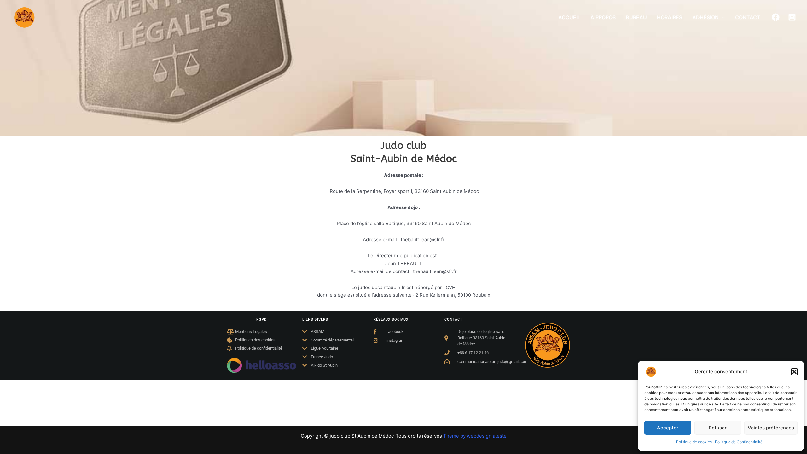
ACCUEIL (569, 17)
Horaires (669, 17)
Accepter (667, 428)
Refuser (718, 428)
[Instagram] (792, 17)
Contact (747, 17)
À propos (603, 17)
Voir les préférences (771, 428)
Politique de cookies (694, 441)
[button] (794, 372)
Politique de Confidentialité (739, 441)
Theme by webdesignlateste (475, 436)
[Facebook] (776, 17)
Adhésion (705, 17)
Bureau (636, 17)
